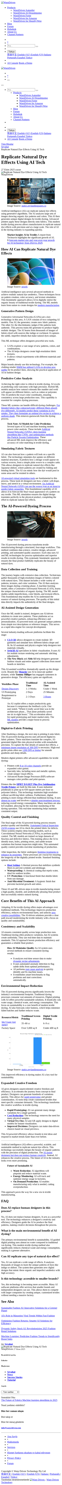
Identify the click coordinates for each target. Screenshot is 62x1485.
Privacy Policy (14, 1458)
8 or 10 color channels (30, 765)
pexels (25, 286)
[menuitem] (11, 7)
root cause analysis (34, 969)
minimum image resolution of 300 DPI (19, 747)
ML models (12, 719)
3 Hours (47, 696)
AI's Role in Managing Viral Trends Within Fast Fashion (28, 1315)
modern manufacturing (48, 305)
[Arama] (37, 46)
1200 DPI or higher (31, 750)
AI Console (12, 63)
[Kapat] (2, 85)
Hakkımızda (13, 1442)
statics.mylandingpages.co (34, 206)
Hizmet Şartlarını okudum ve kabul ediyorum (28, 1452)
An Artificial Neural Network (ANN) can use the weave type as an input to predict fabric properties (30, 486)
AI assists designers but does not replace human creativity (26, 1154)
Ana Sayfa (12, 1436)
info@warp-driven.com (11, 1428)
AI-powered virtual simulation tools (18, 478)
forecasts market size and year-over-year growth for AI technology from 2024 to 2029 (31, 241)
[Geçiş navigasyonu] (8, 80)
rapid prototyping (32, 1097)
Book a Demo (25, 63)
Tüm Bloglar (7, 144)
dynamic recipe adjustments (26, 961)
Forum (10, 1463)
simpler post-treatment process (45, 800)
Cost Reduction (15, 1115)
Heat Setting (13, 865)
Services (11, 1447)
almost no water (8, 800)
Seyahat (5, 146)
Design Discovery (10, 688)
